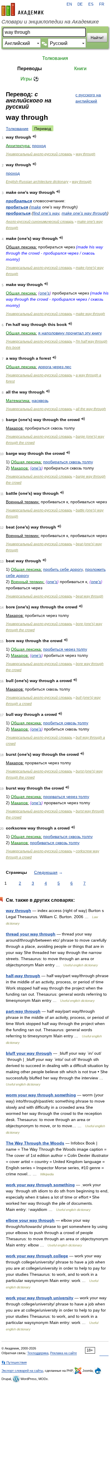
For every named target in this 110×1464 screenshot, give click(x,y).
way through (85, 154)
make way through (90, 314)
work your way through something (40, 1184)
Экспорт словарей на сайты (22, 1370)
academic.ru (22, 9)
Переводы (29, 68)
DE (80, 4)
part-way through (23, 1011)
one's (45, 293)
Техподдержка (37, 1353)
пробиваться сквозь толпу (68, 836)
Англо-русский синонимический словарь (40, 222)
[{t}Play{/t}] (34, 136)
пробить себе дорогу (63, 569)
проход (39, 145)
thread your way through (30, 934)
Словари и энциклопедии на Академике (50, 22)
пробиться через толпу (65, 649)
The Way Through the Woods (35, 1143)
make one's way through (84, 213)
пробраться (19, 200)
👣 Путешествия (14, 1362)
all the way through (91, 409)
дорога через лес (54, 366)
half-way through (23, 975)
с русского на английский (88, 97)
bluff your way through (29, 1053)
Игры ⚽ (30, 78)
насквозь (40, 400)
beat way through (89, 596)
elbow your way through (30, 1220)
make (36, 207)
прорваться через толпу (66, 796)
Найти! (97, 37)
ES (91, 4)
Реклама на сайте (63, 1353)
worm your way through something (41, 1095)
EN (69, 4)
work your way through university (39, 1297)
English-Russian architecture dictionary (37, 182)
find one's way (46, 213)
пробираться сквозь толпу (68, 462)
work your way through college (37, 1255)
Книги (80, 68)
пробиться (17, 207)
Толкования (55, 58)
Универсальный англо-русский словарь (39, 154)
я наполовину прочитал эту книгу (70, 333)
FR (101, 4)
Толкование (17, 128)
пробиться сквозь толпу (65, 723)
